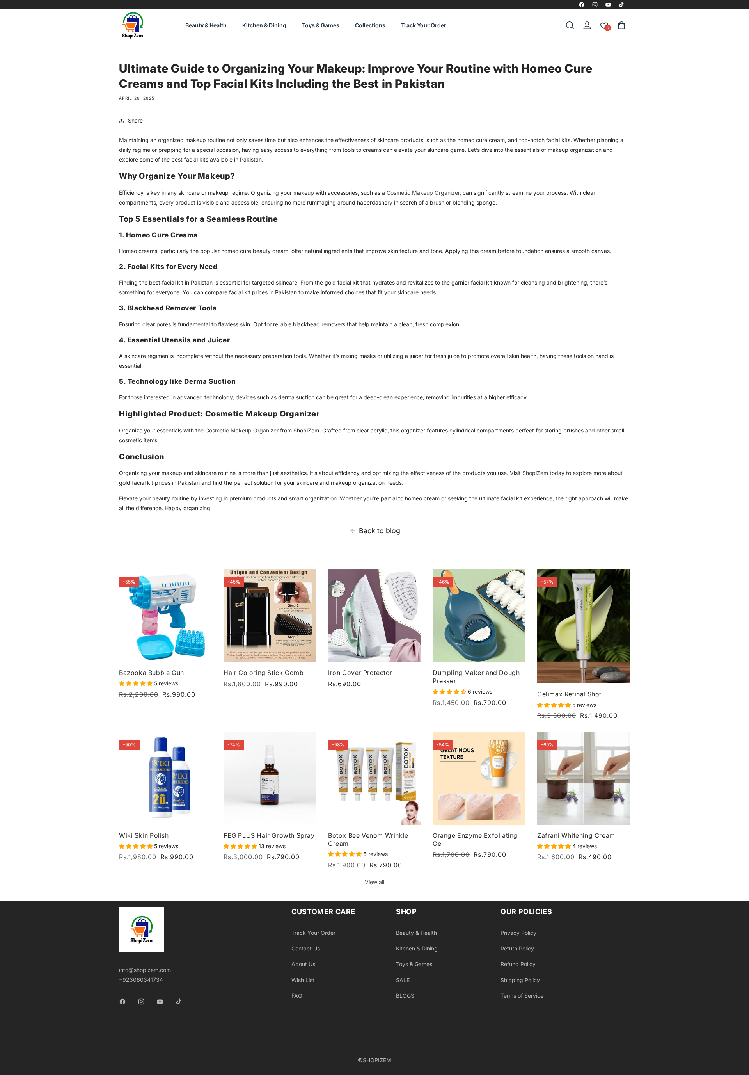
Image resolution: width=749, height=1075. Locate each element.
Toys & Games (414, 964)
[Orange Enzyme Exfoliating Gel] (479, 778)
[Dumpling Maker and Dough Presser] (479, 615)
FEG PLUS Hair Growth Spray (269, 835)
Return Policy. (518, 948)
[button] (570, 25)
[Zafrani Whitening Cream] (583, 778)
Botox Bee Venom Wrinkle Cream (368, 839)
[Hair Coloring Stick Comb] (270, 615)
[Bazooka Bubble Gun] (165, 615)
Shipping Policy (520, 980)
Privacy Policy (518, 932)
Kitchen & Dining (417, 948)
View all (374, 882)
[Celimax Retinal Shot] (583, 626)
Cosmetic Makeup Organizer (423, 192)
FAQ (296, 995)
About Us (303, 964)
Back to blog (379, 531)
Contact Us (305, 948)
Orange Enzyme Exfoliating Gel (475, 839)
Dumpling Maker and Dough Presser (476, 677)
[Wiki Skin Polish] (165, 778)
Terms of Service (522, 995)
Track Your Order (313, 932)
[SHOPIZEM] (132, 25)
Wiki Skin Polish (144, 835)
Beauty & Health (416, 932)
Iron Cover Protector (360, 672)
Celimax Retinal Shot (569, 694)
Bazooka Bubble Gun (151, 672)
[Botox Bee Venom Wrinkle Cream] (374, 778)
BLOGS (405, 995)
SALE (403, 980)
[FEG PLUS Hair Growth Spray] (270, 778)
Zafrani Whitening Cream (576, 835)
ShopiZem (535, 473)
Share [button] (135, 120)
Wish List (302, 980)
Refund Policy (518, 964)
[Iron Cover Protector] (374, 615)
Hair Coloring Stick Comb (264, 672)
